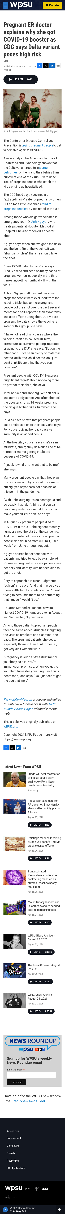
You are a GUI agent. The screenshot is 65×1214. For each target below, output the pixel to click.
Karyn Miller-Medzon (17, 699)
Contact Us (13, 1146)
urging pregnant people (37, 145)
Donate (54, 5)
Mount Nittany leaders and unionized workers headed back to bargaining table (44, 905)
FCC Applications (16, 1168)
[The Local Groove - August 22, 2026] (14, 970)
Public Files (13, 1160)
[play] (5, 1209)
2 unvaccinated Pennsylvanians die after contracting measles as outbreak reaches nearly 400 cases (43, 879)
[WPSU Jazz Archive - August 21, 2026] (14, 1000)
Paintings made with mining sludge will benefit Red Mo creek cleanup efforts (44, 841)
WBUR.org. (10, 726)
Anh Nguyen (39, 221)
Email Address (16, 1069)
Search (11, 1153)
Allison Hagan (23, 709)
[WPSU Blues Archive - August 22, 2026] (14, 941)
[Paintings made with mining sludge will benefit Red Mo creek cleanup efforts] (14, 843)
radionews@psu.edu (30, 1101)
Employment (14, 1138)
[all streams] (60, 1209)
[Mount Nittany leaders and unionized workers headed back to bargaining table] (14, 907)
